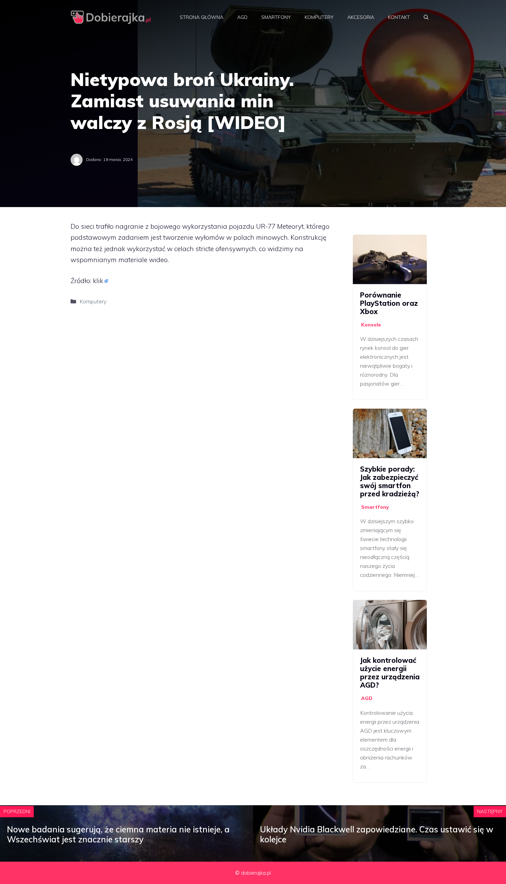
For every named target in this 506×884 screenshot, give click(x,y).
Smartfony (276, 17)
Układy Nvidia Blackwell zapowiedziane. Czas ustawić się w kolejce (376, 834)
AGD (242, 17)
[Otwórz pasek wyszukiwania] (426, 17)
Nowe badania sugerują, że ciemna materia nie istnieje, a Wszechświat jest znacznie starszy (118, 834)
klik (98, 281)
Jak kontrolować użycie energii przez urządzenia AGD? (390, 672)
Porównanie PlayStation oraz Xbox (389, 303)
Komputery (319, 17)
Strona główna (201, 17)
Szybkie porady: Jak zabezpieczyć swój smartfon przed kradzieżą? (389, 481)
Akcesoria (360, 17)
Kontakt (399, 17)
